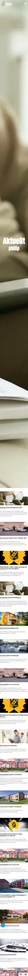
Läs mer (1, 518)
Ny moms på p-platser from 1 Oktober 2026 (13, 538)
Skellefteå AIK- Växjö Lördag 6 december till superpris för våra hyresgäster (13, 567)
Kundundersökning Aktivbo (8, 954)
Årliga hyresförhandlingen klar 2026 (11, 507)
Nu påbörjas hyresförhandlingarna (10, 597)
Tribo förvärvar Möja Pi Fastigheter (11, 806)
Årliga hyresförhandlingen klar (9, 628)
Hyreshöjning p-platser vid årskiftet (11, 774)
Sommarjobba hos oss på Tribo (9, 684)
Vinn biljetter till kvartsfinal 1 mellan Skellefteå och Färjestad (11, 834)
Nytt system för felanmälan (8, 745)
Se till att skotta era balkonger (9, 655)
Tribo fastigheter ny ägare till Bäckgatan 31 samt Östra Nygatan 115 (13, 896)
